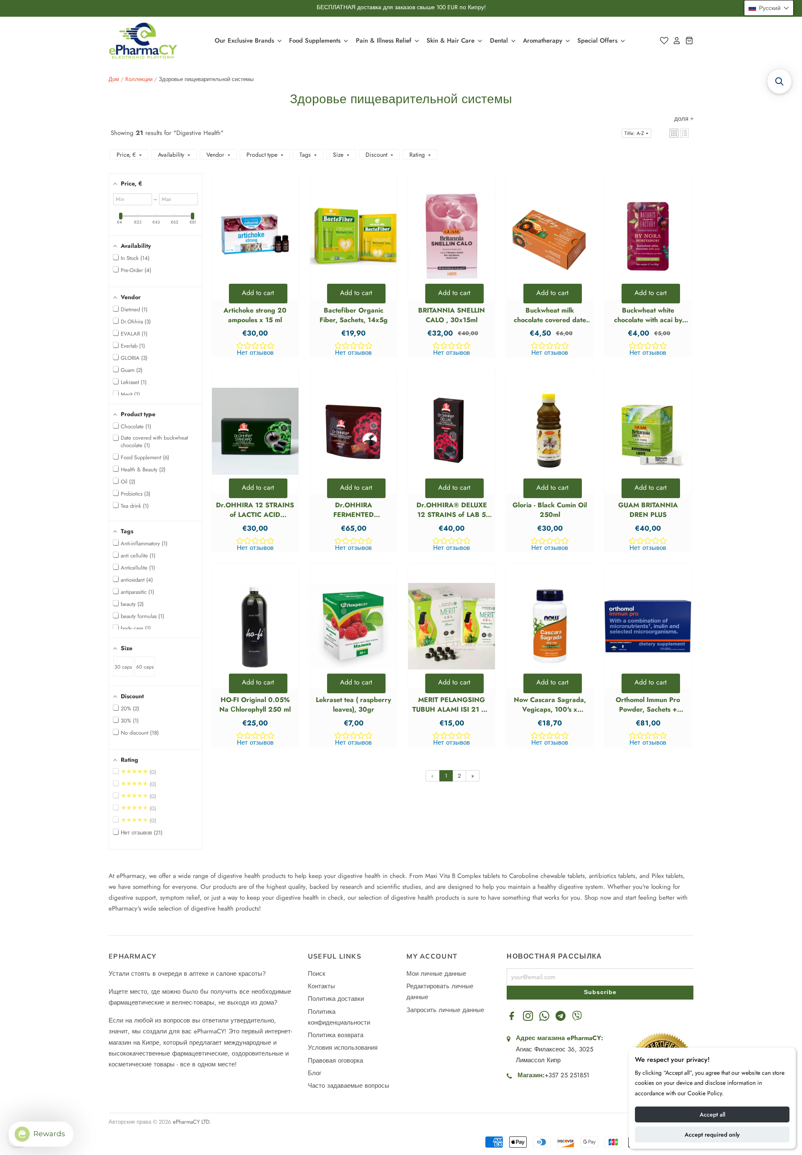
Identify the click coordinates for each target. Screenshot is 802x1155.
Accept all (712, 1114)
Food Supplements (316, 40)
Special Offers (598, 40)
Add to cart (258, 293)
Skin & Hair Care (451, 40)
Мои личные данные (436, 973)
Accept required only (712, 1134)
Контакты (321, 986)
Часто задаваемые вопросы (348, 1085)
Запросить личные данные (445, 1010)
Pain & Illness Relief (385, 40)
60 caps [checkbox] (145, 667)
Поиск (316, 973)
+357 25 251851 (567, 1075)
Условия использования (343, 1047)
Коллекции (138, 79)
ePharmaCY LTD (191, 1122)
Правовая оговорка (335, 1060)
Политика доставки (336, 998)
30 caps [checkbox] (123, 667)
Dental (500, 40)
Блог (314, 1073)
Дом (114, 79)
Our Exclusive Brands (245, 40)
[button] (674, 133)
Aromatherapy (543, 40)
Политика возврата (335, 1035)
